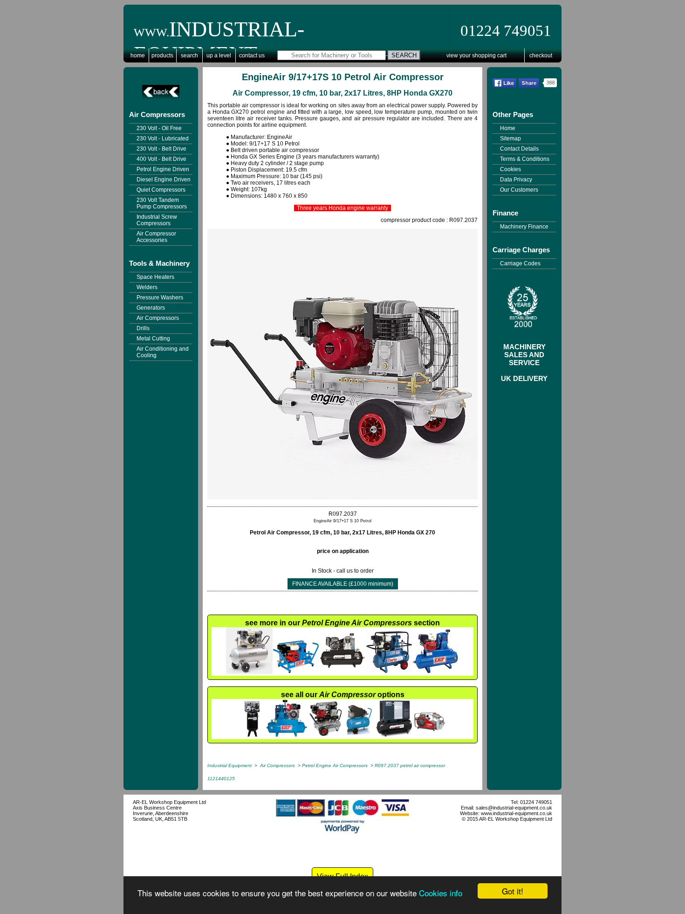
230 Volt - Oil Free (159, 128)
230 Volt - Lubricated (163, 138)
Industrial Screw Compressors (157, 220)
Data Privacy (516, 179)
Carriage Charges (521, 250)
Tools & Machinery (159, 263)
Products (162, 55)
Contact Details (519, 148)
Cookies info (440, 893)
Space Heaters (155, 277)
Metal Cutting (153, 338)
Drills (143, 328)
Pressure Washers (160, 297)
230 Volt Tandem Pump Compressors (162, 203)
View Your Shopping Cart (476, 55)
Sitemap (510, 138)
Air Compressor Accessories (156, 236)
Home (137, 55)
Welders (147, 287)
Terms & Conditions (524, 159)
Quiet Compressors (161, 190)
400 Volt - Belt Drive (161, 159)
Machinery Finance (524, 226)
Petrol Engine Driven (163, 169)
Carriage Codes (520, 263)
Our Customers (519, 190)
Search (189, 55)
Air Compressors (157, 114)
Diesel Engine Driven (164, 179)
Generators (151, 308)
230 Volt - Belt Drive (161, 148)
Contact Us (252, 55)
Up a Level (218, 55)
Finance (505, 213)
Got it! (512, 891)
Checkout (540, 55)
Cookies (510, 169)
